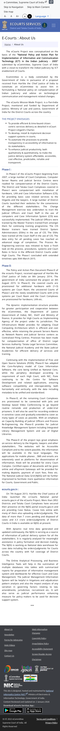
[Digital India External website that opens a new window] (11, 670)
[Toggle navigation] (53, 25)
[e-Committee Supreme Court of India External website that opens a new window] (13, 679)
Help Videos (9, 645)
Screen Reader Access (42, 654)
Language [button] (41, 16)
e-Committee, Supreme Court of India (24, 2)
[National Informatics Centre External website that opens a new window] (13, 686)
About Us (8, 630)
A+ (17, 16)
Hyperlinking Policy (40, 644)
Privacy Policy (51, 723)
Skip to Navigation (13, 6)
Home (7, 44)
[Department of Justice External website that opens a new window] (44, 670)
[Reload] (51, 2)
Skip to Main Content (38, 6)
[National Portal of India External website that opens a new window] (26, 670)
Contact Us (9, 656)
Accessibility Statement (42, 649)
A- (5, 16)
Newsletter (9, 635)
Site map (8, 11)
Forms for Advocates (13, 640)
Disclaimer (36, 660)
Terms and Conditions (46, 719)
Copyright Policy (39, 639)
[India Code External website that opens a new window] (30, 679)
